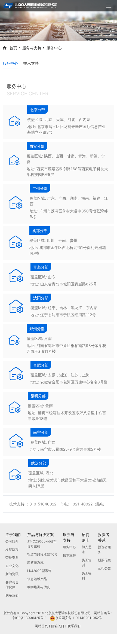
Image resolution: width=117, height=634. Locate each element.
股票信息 (104, 560)
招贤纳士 (85, 537)
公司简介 (12, 541)
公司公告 (104, 568)
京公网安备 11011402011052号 (80, 618)
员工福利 (86, 575)
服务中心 (54, 47)
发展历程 (12, 549)
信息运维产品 (37, 579)
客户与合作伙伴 (12, 584)
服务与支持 (31, 47)
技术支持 (31, 63)
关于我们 (13, 534)
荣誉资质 (12, 558)
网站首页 (41, 626)
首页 (13, 47)
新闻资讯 (12, 574)
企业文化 (12, 566)
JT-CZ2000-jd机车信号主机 (42, 543)
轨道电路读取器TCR (42, 554)
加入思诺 (86, 549)
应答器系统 (35, 562)
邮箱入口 (57, 626)
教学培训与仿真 (38, 587)
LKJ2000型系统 (39, 571)
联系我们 (12, 595)
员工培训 (86, 562)
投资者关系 (103, 537)
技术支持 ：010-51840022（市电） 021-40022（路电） (58, 504)
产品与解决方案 (40, 534)
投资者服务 (104, 549)
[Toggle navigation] (108, 5)
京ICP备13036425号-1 (31, 618)
